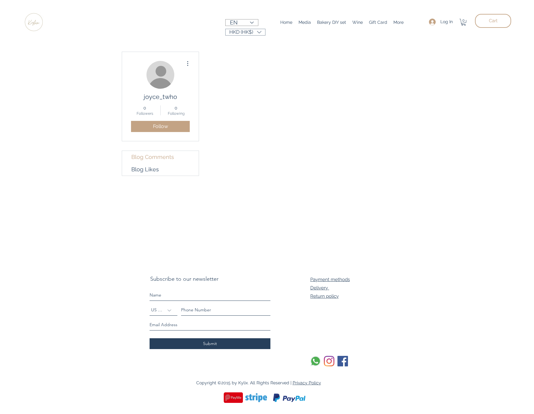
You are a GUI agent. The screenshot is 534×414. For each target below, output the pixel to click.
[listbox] (245, 32)
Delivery (319, 288)
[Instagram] (329, 361)
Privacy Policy (307, 382)
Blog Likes (145, 169)
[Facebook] (342, 361)
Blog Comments (152, 157)
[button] (464, 22)
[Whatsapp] (315, 361)
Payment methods (330, 279)
